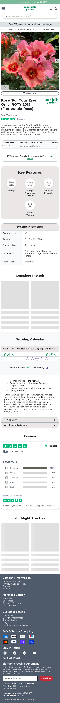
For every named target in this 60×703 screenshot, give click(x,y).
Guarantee (8, 601)
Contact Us (8, 615)
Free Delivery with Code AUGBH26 (30, 2)
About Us (7, 598)
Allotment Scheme (12, 603)
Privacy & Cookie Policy (14, 584)
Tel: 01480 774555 (11, 658)
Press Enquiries (10, 605)
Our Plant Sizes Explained (15, 625)
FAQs (5, 622)
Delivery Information (13, 618)
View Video (31, 93)
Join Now (46, 678)
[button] (4, 8)
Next (57, 61)
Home (3, 30)
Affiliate (6, 588)
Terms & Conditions (12, 581)
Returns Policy (10, 620)
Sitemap (7, 586)
